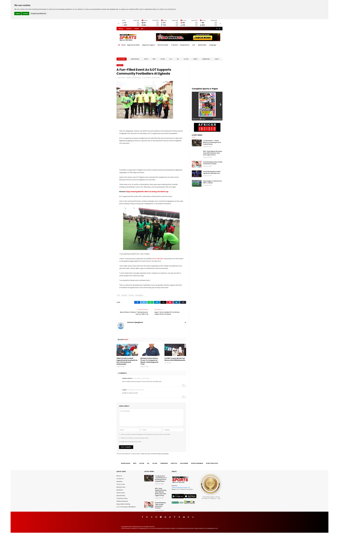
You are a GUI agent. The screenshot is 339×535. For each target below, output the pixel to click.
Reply (183, 385)
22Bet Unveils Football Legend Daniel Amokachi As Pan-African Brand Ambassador (127, 361)
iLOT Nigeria (139, 295)
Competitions (184, 45)
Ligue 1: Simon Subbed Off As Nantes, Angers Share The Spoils (167, 313)
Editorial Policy (121, 495)
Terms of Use (121, 484)
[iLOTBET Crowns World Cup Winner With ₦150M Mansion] (175, 350)
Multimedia (202, 45)
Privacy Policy (121, 493)
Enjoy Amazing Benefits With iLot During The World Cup (147, 192)
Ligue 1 (217, 59)
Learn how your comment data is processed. (155, 454)
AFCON (163, 59)
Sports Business (197, 463)
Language (212, 45)
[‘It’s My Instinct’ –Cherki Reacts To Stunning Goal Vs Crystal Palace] (197, 143)
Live (193, 45)
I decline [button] (25, 13)
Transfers (174, 45)
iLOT (118, 295)
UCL (171, 59)
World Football (163, 45)
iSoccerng (184, 463)
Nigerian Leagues (148, 45)
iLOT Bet (124, 295)
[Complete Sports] (128, 37)
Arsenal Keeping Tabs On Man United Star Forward (212, 163)
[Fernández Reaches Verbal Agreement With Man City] (197, 173)
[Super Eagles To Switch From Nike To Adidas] (197, 183)
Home (124, 45)
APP (142, 29)
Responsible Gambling (123, 504)
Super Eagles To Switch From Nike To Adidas (212, 182)
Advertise (119, 481)
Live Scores (121, 59)
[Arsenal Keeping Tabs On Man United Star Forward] (197, 164)
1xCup (146, 59)
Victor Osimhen (157, 259)
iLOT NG (131, 295)
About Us (119, 476)
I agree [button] (18, 13)
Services (128, 29)
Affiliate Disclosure (122, 501)
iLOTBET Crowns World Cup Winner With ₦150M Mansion (174, 359)
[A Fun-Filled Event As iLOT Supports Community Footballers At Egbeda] (145, 118)
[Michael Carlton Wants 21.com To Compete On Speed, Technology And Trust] (151, 350)
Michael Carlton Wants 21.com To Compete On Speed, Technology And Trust (149, 361)
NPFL (154, 59)
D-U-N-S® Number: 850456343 (126, 507)
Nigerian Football (133, 45)
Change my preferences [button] (38, 13)
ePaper (137, 29)
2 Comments (147, 77)
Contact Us (120, 479)
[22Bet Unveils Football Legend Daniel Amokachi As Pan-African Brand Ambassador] (127, 350)
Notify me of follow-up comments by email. (134, 438)
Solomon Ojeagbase (135, 322)
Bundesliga (206, 59)
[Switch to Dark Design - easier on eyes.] (217, 28)
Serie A (195, 59)
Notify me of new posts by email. (131, 442)
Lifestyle (174, 463)
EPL (178, 59)
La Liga (186, 59)
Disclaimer (120, 490)
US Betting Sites (212, 463)
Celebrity (120, 65)
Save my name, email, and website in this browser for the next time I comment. (145, 434)
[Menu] (119, 44)
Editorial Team (121, 487)
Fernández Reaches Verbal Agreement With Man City (211, 172)
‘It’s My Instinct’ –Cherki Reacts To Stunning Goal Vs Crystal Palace (212, 142)
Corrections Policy (122, 498)
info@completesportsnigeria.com (181, 487)
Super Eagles (135, 59)
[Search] (219, 28)
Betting (121, 29)
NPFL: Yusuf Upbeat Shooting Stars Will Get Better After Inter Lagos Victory (212, 153)
